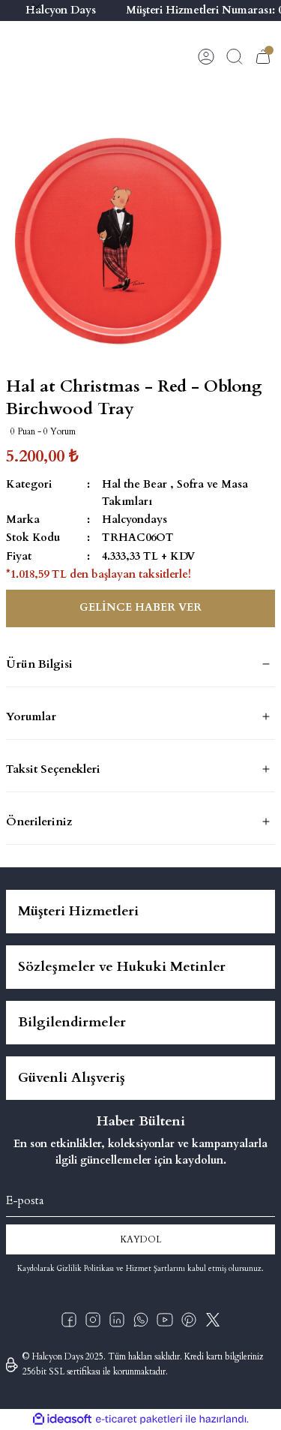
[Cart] (263, 56)
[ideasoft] (62, 1419)
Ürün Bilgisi (39, 663)
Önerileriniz (39, 821)
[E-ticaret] (139, 1419)
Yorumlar (31, 716)
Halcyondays (134, 519)
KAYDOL (141, 1239)
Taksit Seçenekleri (53, 769)
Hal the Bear (134, 484)
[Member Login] (206, 56)
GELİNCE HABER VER (140, 607)
